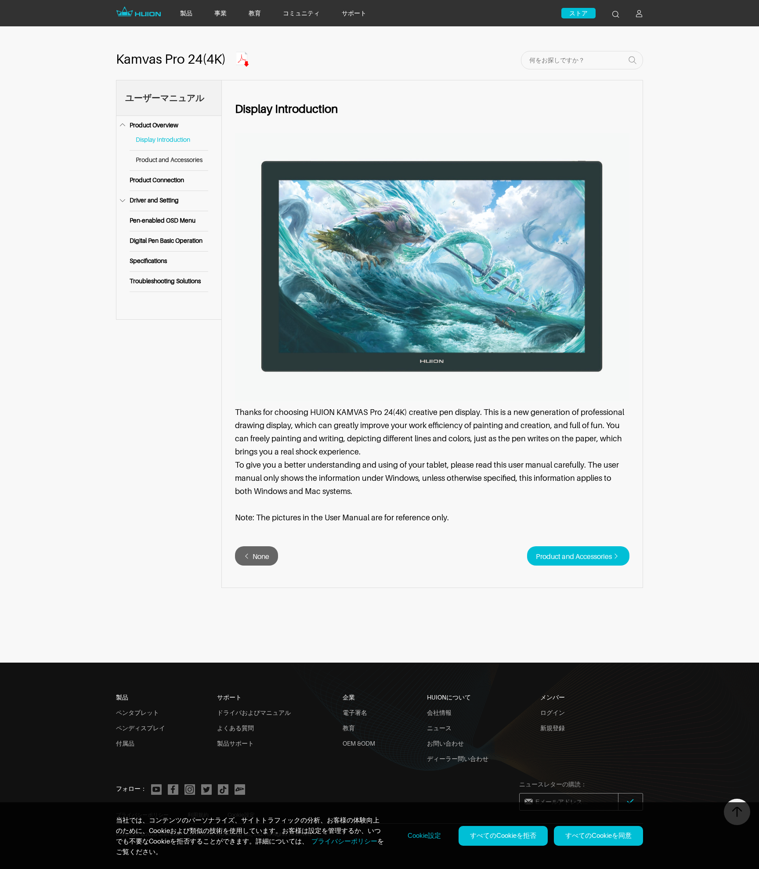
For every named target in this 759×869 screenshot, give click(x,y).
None (261, 556)
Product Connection (157, 180)
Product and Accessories (169, 159)
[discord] (240, 789)
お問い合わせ (445, 743)
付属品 (125, 743)
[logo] (139, 16)
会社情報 (439, 712)
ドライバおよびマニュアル (254, 712)
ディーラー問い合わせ (457, 758)
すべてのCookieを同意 (598, 835)
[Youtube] (156, 789)
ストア (578, 13)
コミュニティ (301, 13)
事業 (220, 13)
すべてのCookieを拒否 (503, 835)
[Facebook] (173, 789)
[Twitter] (206, 789)
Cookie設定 (424, 835)
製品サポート (235, 743)
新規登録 (552, 728)
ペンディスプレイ (140, 728)
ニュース (439, 728)
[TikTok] (223, 789)
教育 (255, 13)
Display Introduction (163, 139)
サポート (354, 13)
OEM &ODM (359, 743)
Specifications (148, 260)
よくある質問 (235, 728)
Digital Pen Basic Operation (166, 240)
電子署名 (355, 712)
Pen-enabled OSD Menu (162, 220)
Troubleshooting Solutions (165, 281)
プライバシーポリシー (344, 841)
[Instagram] (189, 789)
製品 (186, 13)
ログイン (552, 712)
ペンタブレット (137, 712)
